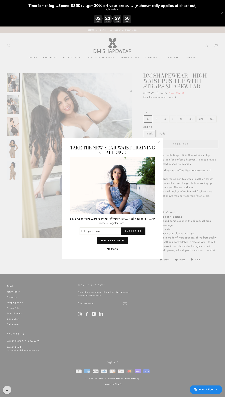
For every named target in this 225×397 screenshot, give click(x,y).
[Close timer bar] (221, 13)
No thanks (112, 249)
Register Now (112, 240)
